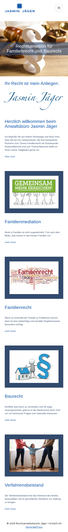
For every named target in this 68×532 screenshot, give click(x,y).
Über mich (10, 156)
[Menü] (59, 8)
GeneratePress (34, 527)
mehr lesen (10, 242)
